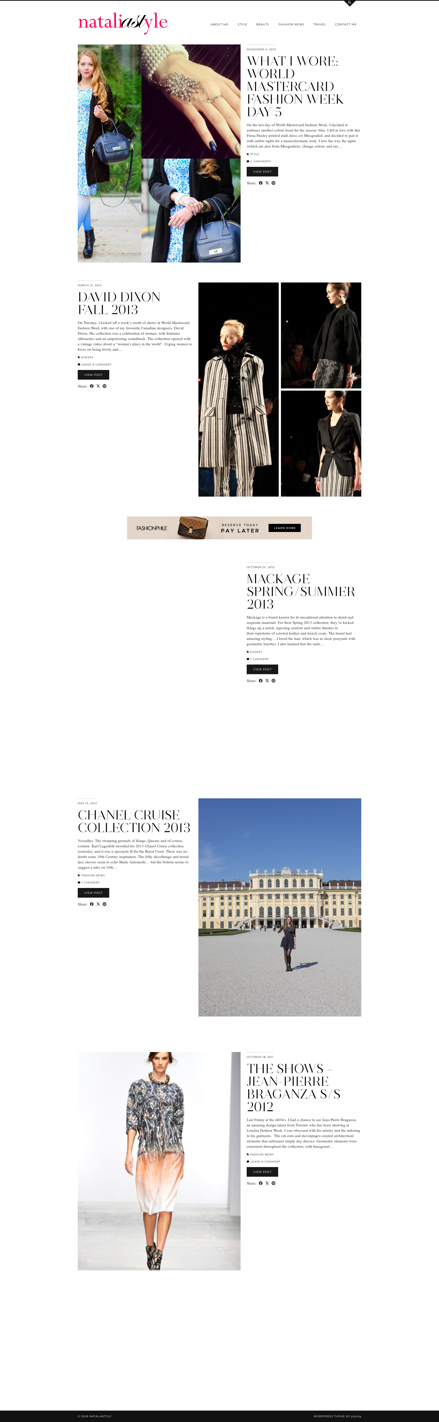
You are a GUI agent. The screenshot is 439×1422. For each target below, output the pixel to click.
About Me (219, 24)
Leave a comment (96, 364)
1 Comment (259, 659)
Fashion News (291, 24)
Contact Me (346, 24)
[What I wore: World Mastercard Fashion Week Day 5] (159, 153)
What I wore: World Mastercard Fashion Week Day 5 (295, 86)
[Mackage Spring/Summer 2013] (159, 671)
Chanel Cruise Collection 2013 (134, 821)
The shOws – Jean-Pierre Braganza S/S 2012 (294, 1087)
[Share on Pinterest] (273, 183)
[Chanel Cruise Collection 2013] (279, 907)
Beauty (262, 24)
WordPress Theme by (337, 1416)
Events (87, 357)
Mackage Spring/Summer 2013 (301, 591)
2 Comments (260, 161)
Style (242, 24)
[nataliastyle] (123, 17)
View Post (262, 171)
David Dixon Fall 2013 (119, 303)
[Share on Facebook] (261, 183)
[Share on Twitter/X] (267, 183)
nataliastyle (100, 1416)
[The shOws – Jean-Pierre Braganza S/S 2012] (159, 1161)
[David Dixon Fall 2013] (279, 389)
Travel (319, 24)
